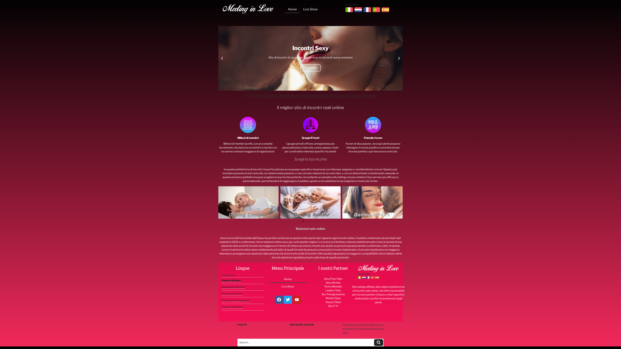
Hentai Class (333, 298)
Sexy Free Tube (333, 278)
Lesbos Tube (333, 290)
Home (292, 9)
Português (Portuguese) (236, 300)
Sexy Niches (333, 282)
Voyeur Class (333, 302)
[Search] (378, 342)
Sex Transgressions (333, 294)
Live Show (310, 9)
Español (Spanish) (232, 307)
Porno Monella (333, 286)
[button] (222, 58)
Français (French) (232, 293)
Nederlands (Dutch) (233, 287)
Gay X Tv (333, 305)
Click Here (310, 67)
